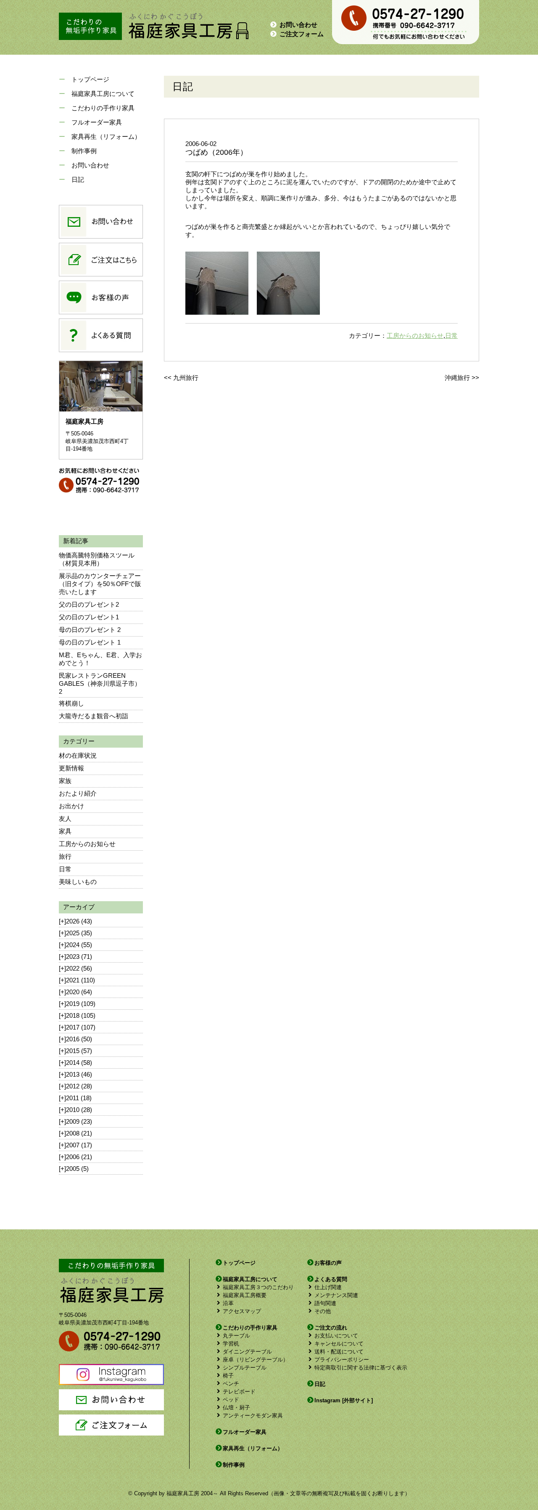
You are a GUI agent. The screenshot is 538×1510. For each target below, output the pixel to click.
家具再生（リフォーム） (106, 136)
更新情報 (71, 768)
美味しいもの (78, 881)
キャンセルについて (339, 1343)
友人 (65, 818)
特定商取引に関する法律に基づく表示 (360, 1367)
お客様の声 (328, 1263)
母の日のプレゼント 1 (90, 642)
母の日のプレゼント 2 (90, 629)
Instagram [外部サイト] (343, 1400)
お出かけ (71, 805)
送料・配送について (339, 1351)
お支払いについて (336, 1335)
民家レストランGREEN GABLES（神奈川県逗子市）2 (100, 683)
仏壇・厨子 (236, 1407)
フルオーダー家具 (96, 122)
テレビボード (239, 1391)
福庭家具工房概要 (244, 1295)
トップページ (90, 79)
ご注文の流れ (330, 1327)
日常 (65, 869)
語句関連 (325, 1303)
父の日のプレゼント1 (89, 617)
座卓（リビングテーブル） (255, 1359)
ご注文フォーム (302, 33)
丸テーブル (236, 1335)
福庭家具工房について (102, 93)
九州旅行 (185, 377)
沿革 (228, 1303)
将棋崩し (71, 703)
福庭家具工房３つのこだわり (258, 1287)
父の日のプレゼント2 (89, 604)
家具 (65, 831)
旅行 (65, 856)
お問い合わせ (298, 24)
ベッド (231, 1399)
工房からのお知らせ (87, 843)
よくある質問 (330, 1279)
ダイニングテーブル (247, 1351)
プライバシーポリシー (341, 1359)
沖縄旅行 (457, 377)
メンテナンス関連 (336, 1295)
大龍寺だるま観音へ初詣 (93, 715)
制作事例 (84, 150)
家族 (65, 780)
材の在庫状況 (78, 755)
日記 (77, 179)
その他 (322, 1311)
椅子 (228, 1375)
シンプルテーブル (244, 1367)
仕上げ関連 (328, 1287)
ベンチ (231, 1383)
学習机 (231, 1343)
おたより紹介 (78, 793)
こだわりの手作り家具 (102, 107)
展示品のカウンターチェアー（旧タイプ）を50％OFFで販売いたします (100, 583)
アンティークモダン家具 (253, 1415)
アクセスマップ (242, 1311)
